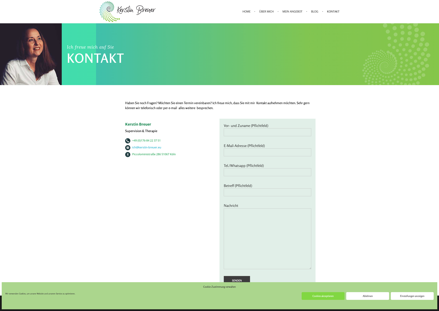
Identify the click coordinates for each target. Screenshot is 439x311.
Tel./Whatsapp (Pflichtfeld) (244, 165)
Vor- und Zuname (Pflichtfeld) (246, 126)
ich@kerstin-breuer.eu (146, 147)
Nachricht (231, 205)
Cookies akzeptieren (323, 296)
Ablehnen (368, 296)
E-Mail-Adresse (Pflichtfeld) (244, 146)
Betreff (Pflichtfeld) (238, 186)
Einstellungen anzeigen (412, 296)
